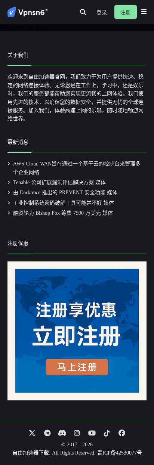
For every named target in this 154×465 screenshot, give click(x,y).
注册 (125, 12)
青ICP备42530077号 (119, 453)
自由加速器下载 (30, 453)
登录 (101, 12)
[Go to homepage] (27, 12)
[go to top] (134, 438)
